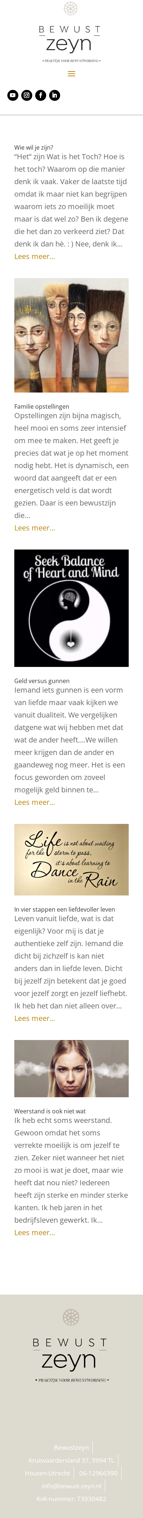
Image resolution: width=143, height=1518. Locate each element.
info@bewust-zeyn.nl (71, 1486)
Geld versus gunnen (42, 681)
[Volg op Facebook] (40, 95)
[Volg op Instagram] (26, 95)
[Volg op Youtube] (12, 95)
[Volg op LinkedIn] (54, 95)
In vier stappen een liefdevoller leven (64, 909)
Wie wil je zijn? (33, 147)
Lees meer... (34, 256)
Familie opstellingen (41, 406)
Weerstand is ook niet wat (50, 1111)
